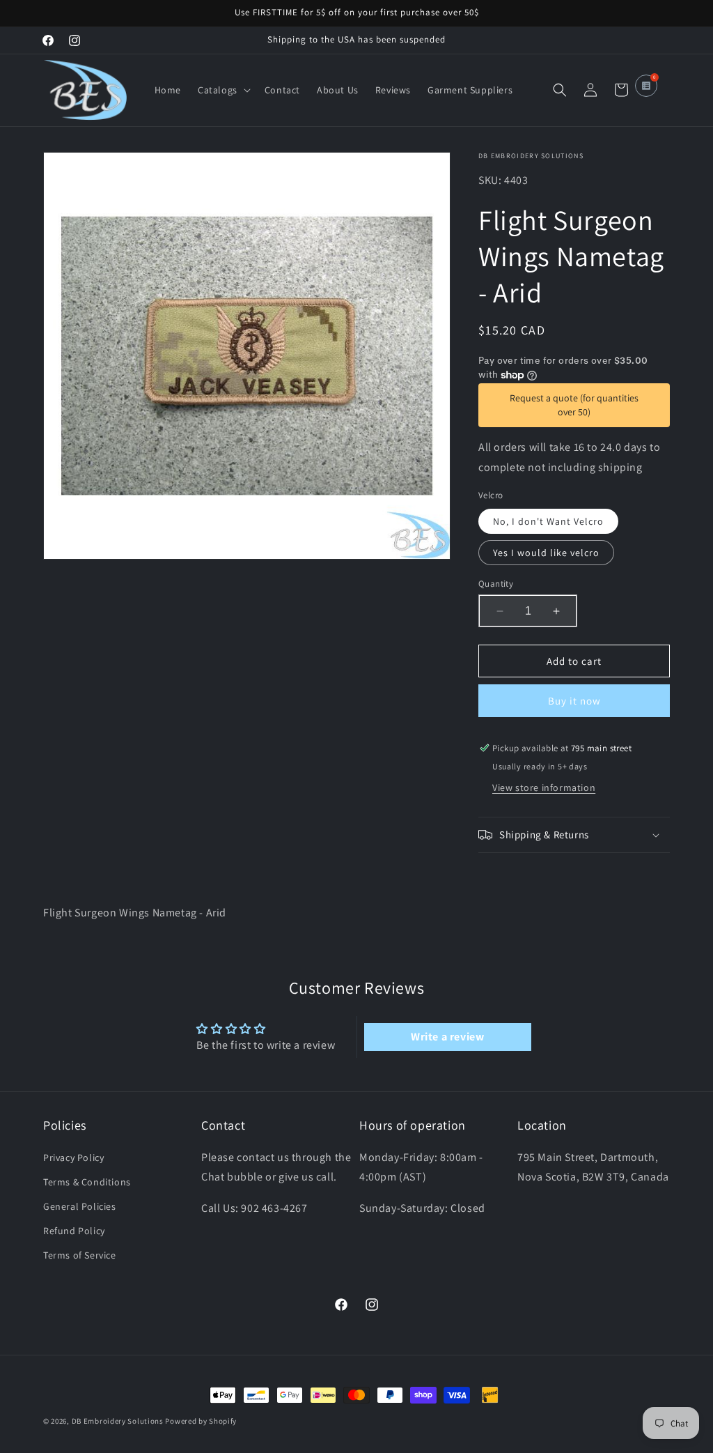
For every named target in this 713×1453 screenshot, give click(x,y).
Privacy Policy (73, 1157)
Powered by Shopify (201, 1421)
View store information (543, 787)
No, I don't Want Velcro (548, 521)
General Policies (79, 1206)
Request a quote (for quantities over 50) (574, 405)
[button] (222, 90)
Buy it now (574, 700)
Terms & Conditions (87, 1182)
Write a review (447, 1036)
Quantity (495, 584)
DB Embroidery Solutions (118, 1421)
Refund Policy (74, 1230)
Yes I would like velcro (546, 552)
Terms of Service (79, 1255)
